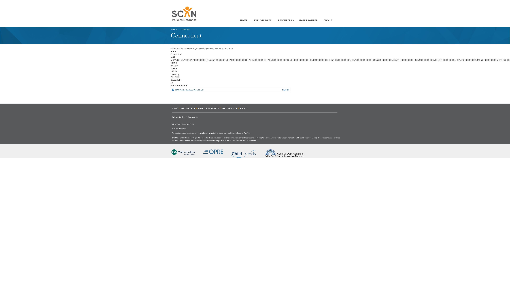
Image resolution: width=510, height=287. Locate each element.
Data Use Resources (208, 108)
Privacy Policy (178, 117)
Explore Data (262, 20)
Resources (285, 20)
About (328, 20)
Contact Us (193, 117)
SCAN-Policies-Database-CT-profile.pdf (189, 90)
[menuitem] (247, 20)
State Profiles (307, 20)
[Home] (185, 14)
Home (243, 20)
